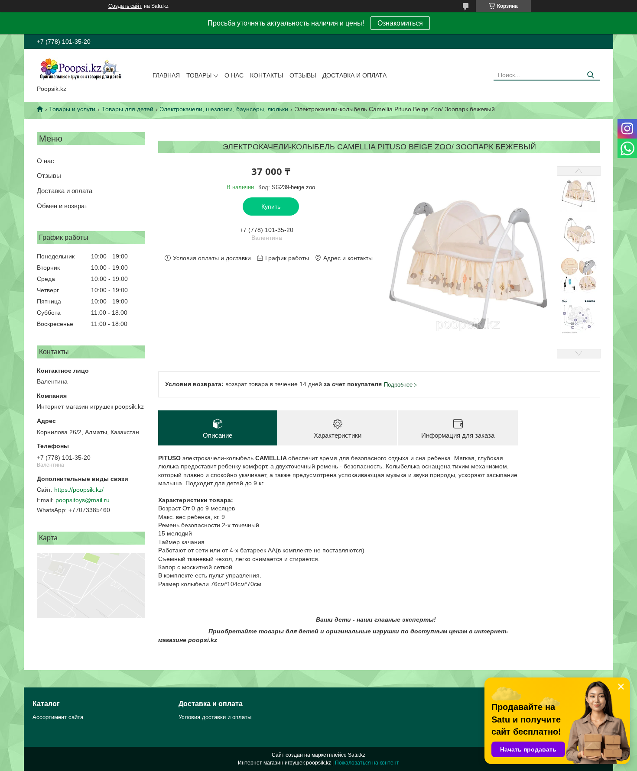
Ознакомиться (400, 23)
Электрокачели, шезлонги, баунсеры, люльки (223, 109)
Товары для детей (127, 109)
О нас (234, 75)
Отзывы (302, 75)
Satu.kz (356, 755)
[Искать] (590, 75)
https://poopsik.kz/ (79, 489)
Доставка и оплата (354, 75)
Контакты (266, 75)
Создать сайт (125, 6)
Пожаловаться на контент (367, 763)
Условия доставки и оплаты (215, 717)
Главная (166, 75)
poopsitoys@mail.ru (82, 500)
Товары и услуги (72, 109)
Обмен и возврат (62, 206)
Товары (198, 75)
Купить (270, 206)
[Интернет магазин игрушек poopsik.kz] (80, 68)
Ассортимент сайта (57, 717)
